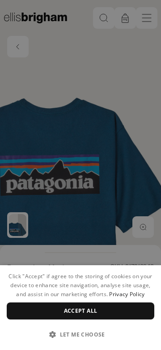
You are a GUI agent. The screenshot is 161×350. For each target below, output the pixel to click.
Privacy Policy (126, 294)
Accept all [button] (80, 311)
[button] (80, 334)
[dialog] (80, 307)
